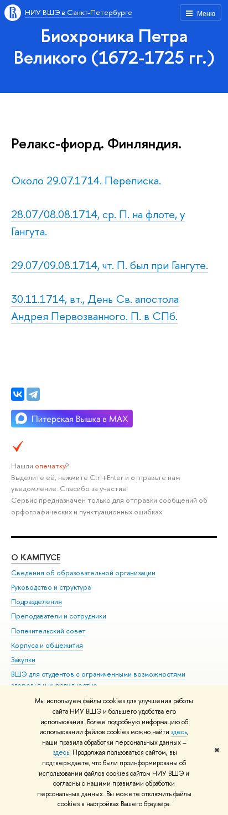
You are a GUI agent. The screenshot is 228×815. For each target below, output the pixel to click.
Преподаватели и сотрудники (58, 616)
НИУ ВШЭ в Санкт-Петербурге (78, 12)
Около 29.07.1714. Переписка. (86, 180)
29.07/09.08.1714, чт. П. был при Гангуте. (109, 264)
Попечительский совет (48, 631)
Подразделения (36, 601)
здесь (179, 732)
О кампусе (35, 557)
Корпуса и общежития (47, 645)
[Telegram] (33, 394)
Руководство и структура (51, 587)
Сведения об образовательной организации (83, 572)
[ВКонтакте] (17, 394)
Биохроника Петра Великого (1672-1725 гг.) (114, 46)
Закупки (23, 659)
